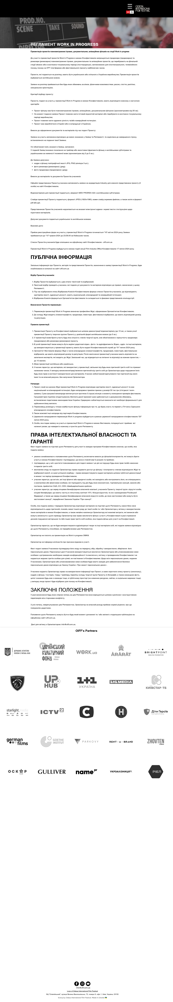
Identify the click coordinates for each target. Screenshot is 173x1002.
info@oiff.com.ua (68, 624)
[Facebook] (76, 983)
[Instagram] (82, 983)
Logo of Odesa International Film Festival (82, 991)
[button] (130, 6)
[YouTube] (88, 983)
